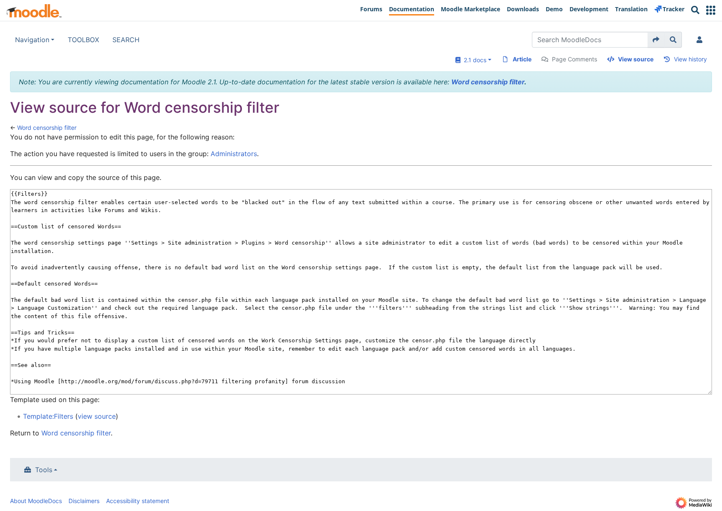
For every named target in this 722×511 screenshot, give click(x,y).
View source (635, 59)
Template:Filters (48, 416)
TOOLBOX (83, 39)
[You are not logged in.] (701, 39)
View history (690, 59)
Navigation (32, 39)
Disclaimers (84, 500)
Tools (43, 469)
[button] (711, 10)
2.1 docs (473, 59)
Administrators (234, 153)
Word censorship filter (487, 82)
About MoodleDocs (36, 500)
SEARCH (126, 39)
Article (522, 59)
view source (97, 416)
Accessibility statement (137, 500)
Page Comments (574, 59)
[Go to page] (656, 40)
